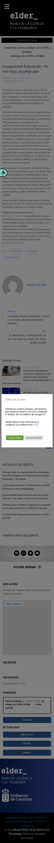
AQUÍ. (36, 424)
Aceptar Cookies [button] (15, 438)
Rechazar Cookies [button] (33, 438)
